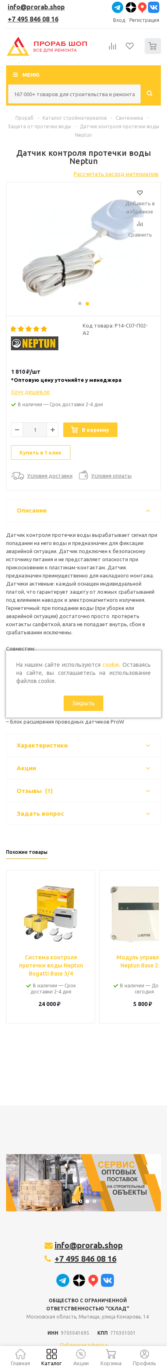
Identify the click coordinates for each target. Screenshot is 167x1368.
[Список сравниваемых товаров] (112, 49)
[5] (44, 329)
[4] (37, 329)
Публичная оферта (83, 1345)
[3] (29, 329)
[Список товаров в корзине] (154, 52)
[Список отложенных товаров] (130, 48)
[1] (13, 329)
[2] (21, 329)
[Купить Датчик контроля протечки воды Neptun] (83, 245)
